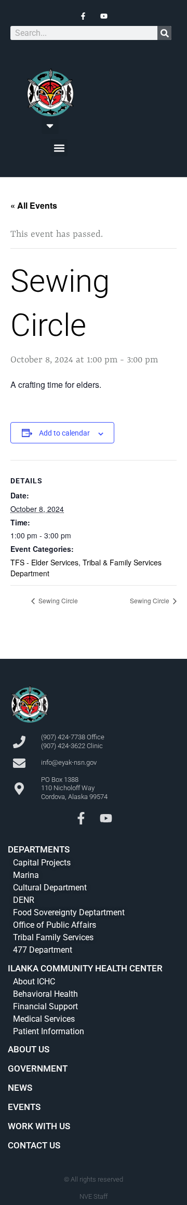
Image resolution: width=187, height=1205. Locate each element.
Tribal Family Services (53, 937)
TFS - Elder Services (44, 562)
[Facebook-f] (81, 818)
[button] (50, 125)
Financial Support (45, 1006)
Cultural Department (50, 887)
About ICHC (34, 981)
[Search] (164, 33)
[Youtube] (106, 818)
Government (38, 1068)
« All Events (33, 205)
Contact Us (34, 1145)
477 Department (42, 950)
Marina (26, 875)
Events (24, 1107)
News (20, 1087)
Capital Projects (42, 863)
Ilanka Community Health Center (85, 968)
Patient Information (48, 1031)
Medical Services (44, 1019)
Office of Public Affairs (54, 925)
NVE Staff (93, 1196)
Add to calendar (64, 433)
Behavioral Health (45, 994)
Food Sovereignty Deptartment (69, 912)
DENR (23, 900)
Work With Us (39, 1126)
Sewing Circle (57, 600)
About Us (28, 1049)
